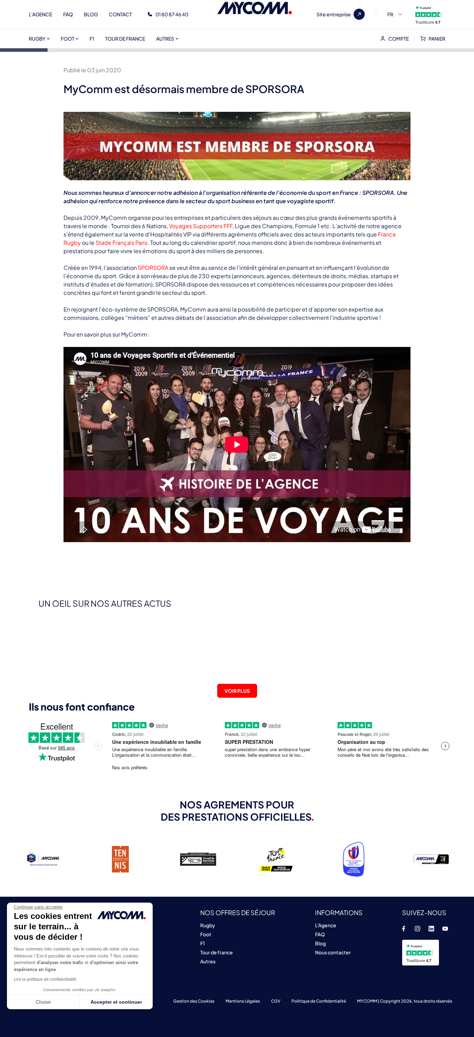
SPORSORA (153, 267)
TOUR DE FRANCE (125, 38)
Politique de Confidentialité (318, 1001)
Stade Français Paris (121, 242)
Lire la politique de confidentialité (45, 979)
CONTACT (120, 14)
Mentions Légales (243, 1001)
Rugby (207, 925)
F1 (92, 38)
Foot (205, 934)
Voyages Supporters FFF (200, 226)
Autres (207, 961)
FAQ (68, 14)
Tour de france (216, 952)
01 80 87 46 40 (171, 14)
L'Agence (325, 925)
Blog (320, 943)
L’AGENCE (40, 14)
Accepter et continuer (116, 1002)
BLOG (91, 14)
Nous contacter (333, 952)
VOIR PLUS (237, 691)
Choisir (43, 1002)
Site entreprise (333, 14)
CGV (275, 1001)
